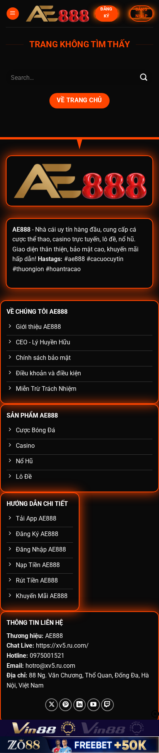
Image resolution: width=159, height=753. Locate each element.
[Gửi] (144, 77)
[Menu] (13, 13)
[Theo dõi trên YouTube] (93, 704)
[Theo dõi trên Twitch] (107, 704)
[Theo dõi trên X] (51, 704)
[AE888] (57, 14)
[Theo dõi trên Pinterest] (65, 704)
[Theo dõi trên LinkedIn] (79, 704)
